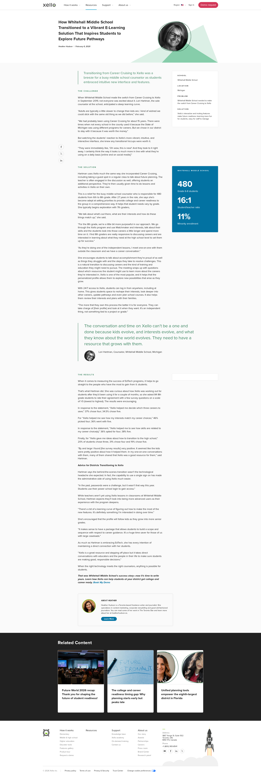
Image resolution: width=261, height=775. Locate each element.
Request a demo (67, 755)
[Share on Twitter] (61, 153)
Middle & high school (68, 738)
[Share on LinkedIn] (61, 160)
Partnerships (143, 741)
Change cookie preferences (139, 771)
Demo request (208, 4)
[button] (180, 5)
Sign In (191, 5)
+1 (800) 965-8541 (169, 746)
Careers (141, 745)
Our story (142, 734)
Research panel (144, 755)
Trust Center (118, 771)
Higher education (67, 741)
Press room (142, 748)
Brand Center (143, 752)
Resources (91, 5)
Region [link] (177, 5)
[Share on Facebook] (61, 147)
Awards (141, 738)
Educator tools (66, 745)
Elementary (64, 734)
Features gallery (66, 748)
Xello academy (118, 738)
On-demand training (120, 741)
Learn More (109, 619)
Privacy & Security (101, 771)
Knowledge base (119, 734)
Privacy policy (70, 771)
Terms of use (85, 771)
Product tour (65, 752)
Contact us (116, 745)
